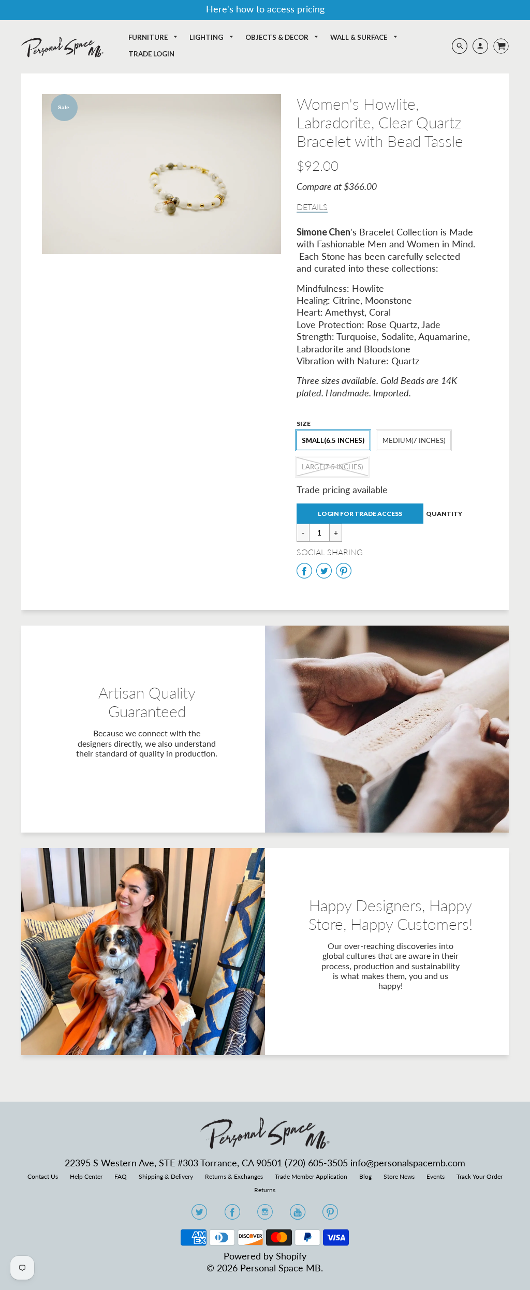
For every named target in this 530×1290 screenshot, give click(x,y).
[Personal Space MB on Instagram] (265, 1215)
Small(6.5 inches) (333, 440)
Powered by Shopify (265, 1256)
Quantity (444, 513)
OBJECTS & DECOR (277, 37)
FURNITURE (148, 37)
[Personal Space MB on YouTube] (297, 1215)
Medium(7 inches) (413, 440)
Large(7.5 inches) (332, 467)
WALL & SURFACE (359, 37)
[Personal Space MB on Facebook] (232, 1215)
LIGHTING (207, 37)
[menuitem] (153, 38)
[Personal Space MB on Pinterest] (330, 1215)
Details (312, 207)
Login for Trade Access (360, 513)
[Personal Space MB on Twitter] (199, 1215)
